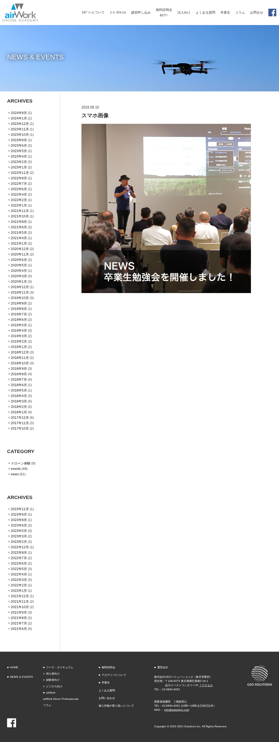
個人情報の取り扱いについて (116, 705)
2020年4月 (19, 270)
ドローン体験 (21, 463)
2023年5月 (19, 151)
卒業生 (106, 682)
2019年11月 (20, 292)
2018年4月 (19, 396)
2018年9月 (19, 368)
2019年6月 (19, 319)
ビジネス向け (54, 686)
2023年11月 (20, 129)
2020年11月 (20, 254)
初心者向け (53, 673)
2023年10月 (20, 134)
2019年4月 (19, 330)
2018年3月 (19, 401)
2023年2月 (19, 162)
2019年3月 (19, 336)
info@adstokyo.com (176, 709)
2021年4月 (19, 238)
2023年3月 (19, 536)
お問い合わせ (107, 698)
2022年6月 (19, 189)
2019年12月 (20, 287)
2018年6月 (19, 385)
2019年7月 (19, 314)
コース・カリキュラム (59, 667)
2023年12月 (20, 123)
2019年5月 (19, 325)
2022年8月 (19, 178)
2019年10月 (20, 298)
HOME (14, 667)
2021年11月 (20, 211)
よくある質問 (107, 690)
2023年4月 (19, 156)
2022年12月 (20, 547)
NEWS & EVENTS (21, 676)
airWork (50, 692)
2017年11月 (20, 423)
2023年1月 (19, 167)
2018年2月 (19, 406)
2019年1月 (19, 347)
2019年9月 (19, 303)
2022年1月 (19, 205)
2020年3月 (19, 276)
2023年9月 (19, 140)
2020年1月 (19, 281)
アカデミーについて (114, 674)
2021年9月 (19, 612)
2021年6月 (19, 227)
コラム (47, 705)
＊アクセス (206, 685)
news (15, 474)
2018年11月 (20, 357)
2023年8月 (19, 520)
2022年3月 (19, 579)
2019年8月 (19, 308)
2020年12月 (20, 249)
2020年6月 (19, 259)
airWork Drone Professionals (60, 698)
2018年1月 (19, 412)
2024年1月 (19, 118)
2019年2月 (19, 341)
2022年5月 (19, 569)
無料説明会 (108, 667)
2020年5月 (19, 265)
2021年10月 (20, 216)
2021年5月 (19, 232)
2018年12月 (20, 352)
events (16, 468)
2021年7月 (19, 623)
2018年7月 (19, 379)
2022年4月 (19, 194)
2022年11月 (20, 172)
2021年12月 (20, 596)
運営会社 (162, 667)
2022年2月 (19, 200)
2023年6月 (19, 145)
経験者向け (53, 679)
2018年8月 (19, 374)
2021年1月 (19, 243)
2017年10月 (20, 428)
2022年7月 (19, 183)
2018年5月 (19, 390)
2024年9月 (19, 113)
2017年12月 (20, 417)
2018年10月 (20, 363)
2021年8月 (19, 221)
